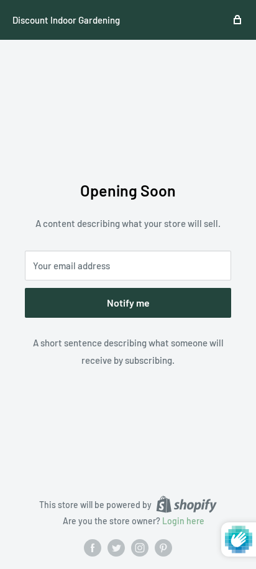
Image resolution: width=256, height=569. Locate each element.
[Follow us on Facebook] (92, 548)
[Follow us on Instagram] (140, 548)
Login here (183, 521)
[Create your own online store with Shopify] (186, 504)
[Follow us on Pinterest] (163, 548)
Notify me (128, 302)
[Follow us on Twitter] (116, 548)
